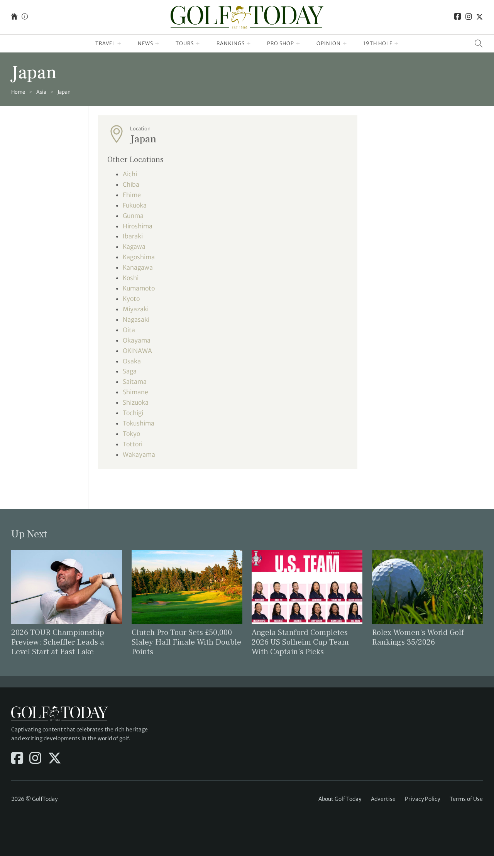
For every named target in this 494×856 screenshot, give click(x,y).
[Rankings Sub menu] (249, 44)
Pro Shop (280, 43)
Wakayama (139, 454)
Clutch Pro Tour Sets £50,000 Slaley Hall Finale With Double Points (186, 642)
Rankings (231, 43)
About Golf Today (339, 798)
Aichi (130, 174)
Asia (41, 92)
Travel (105, 43)
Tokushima (138, 423)
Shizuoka (136, 402)
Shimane (135, 392)
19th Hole (377, 43)
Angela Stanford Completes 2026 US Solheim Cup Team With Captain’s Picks (300, 642)
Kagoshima (139, 257)
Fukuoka (135, 205)
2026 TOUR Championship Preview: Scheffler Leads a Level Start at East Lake (57, 642)
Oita (129, 330)
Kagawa (134, 246)
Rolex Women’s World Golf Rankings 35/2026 (418, 637)
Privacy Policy (422, 798)
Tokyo (131, 433)
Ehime (132, 195)
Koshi (131, 278)
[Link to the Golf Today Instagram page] (468, 17)
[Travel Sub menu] (119, 44)
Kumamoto (139, 288)
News (145, 43)
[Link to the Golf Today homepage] (14, 17)
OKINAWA (137, 351)
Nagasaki (136, 319)
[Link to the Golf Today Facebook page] (457, 17)
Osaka (132, 361)
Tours (185, 43)
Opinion (328, 43)
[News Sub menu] (157, 44)
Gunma (133, 215)
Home (18, 92)
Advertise (383, 798)
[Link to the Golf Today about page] (25, 17)
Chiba (131, 184)
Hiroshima (137, 226)
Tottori (132, 444)
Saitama (135, 381)
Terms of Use (466, 798)
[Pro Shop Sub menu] (298, 44)
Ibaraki (133, 236)
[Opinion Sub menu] (345, 44)
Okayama (137, 340)
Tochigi (133, 413)
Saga (130, 371)
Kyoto (131, 298)
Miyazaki (136, 309)
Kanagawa (138, 267)
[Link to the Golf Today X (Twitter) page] (479, 17)
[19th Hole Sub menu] (396, 44)
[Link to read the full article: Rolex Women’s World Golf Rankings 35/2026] (427, 586)
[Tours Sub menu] (198, 44)
